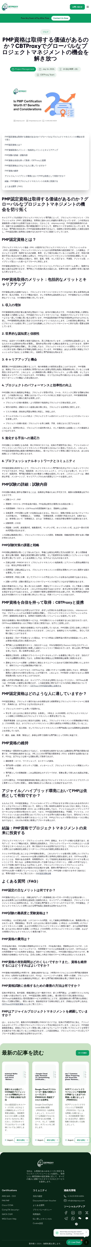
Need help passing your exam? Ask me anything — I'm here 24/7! (72, 1233)
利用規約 (36, 1214)
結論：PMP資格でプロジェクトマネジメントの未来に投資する (31, 181)
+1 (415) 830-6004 (75, 1196)
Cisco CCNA (7, 1205)
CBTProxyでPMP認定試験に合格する (45, 686)
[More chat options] (86, 1242)
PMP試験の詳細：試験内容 (16, 155)
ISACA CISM (7, 1214)
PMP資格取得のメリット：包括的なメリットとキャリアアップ (31, 150)
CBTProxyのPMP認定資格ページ (15, 1004)
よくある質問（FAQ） (14, 186)
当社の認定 (37, 1196)
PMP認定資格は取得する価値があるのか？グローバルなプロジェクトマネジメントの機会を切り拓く (44, 138)
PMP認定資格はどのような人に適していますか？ (26, 165)
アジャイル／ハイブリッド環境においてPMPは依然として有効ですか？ (35, 176)
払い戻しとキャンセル (42, 1219)
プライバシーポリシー (42, 1210)
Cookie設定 (38, 1223)
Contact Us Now (60, 18)
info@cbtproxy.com (76, 1201)
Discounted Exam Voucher (44, 1201)
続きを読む (21, 1140)
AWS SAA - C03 (9, 1196)
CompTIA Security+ (10, 1210)
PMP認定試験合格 (43, 873)
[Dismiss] (86, 1232)
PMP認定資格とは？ (13, 145)
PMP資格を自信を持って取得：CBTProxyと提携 (25, 160)
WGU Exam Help (9, 1219)
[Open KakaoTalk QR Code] (87, 1218)
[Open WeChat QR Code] (80, 1218)
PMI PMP (5, 1201)
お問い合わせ (77, 7)
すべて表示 (82, 1053)
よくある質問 (38, 1205)
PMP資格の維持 (11, 171)
